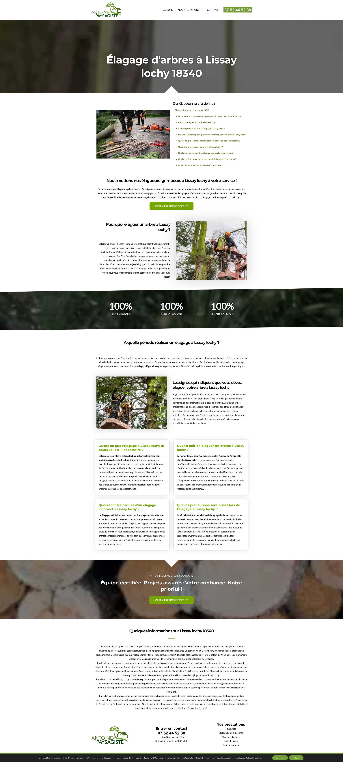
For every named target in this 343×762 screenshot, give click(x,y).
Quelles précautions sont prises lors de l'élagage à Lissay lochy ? (207, 159)
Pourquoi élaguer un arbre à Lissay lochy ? (197, 122)
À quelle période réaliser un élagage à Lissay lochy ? (201, 128)
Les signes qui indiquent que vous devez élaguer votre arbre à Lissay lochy (211, 134)
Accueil (168, 9)
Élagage (223, 732)
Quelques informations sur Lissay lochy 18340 (199, 165)
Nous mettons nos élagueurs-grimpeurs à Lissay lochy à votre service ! (210, 116)
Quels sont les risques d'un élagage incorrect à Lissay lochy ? (205, 153)
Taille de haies (231, 741)
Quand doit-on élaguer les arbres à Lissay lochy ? (200, 147)
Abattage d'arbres (231, 737)
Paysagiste (230, 728)
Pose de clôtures (231, 745)
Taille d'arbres (236, 732)
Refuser (296, 758)
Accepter (280, 758)
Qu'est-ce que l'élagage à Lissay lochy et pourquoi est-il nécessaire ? (209, 140)
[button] (200, 10)
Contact (212, 9)
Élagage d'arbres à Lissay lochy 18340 (192, 110)
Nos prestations (188, 9)
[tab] (132, 446)
